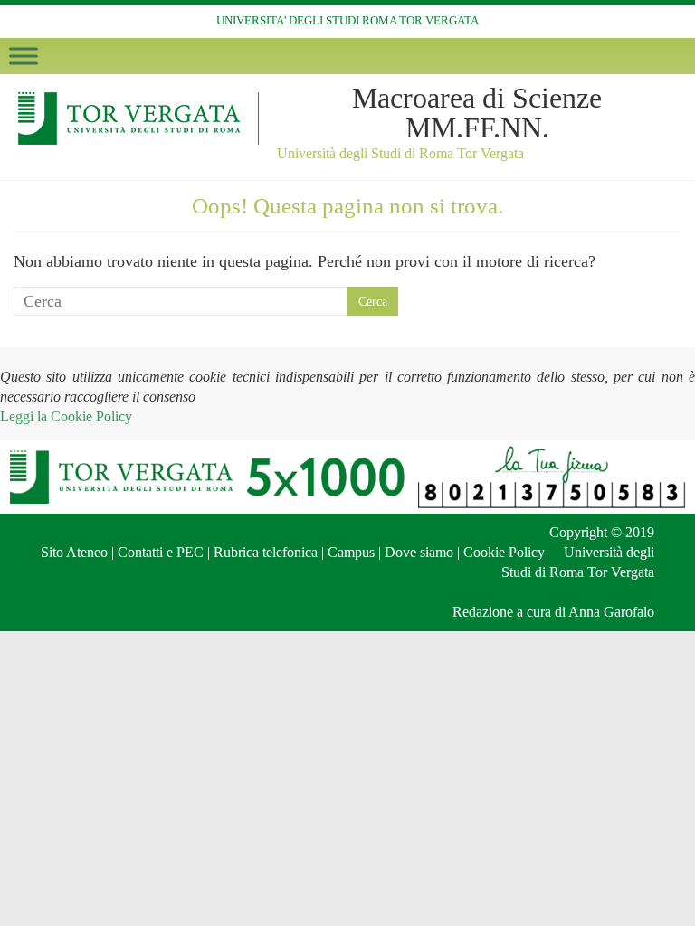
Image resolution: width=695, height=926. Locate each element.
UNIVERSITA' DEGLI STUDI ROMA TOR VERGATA (347, 20)
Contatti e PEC (161, 552)
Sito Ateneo (74, 552)
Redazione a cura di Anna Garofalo (553, 611)
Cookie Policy (504, 552)
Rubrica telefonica (266, 552)
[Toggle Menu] (23, 55)
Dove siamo (419, 552)
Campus (351, 552)
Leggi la (66, 416)
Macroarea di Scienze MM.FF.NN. (477, 112)
